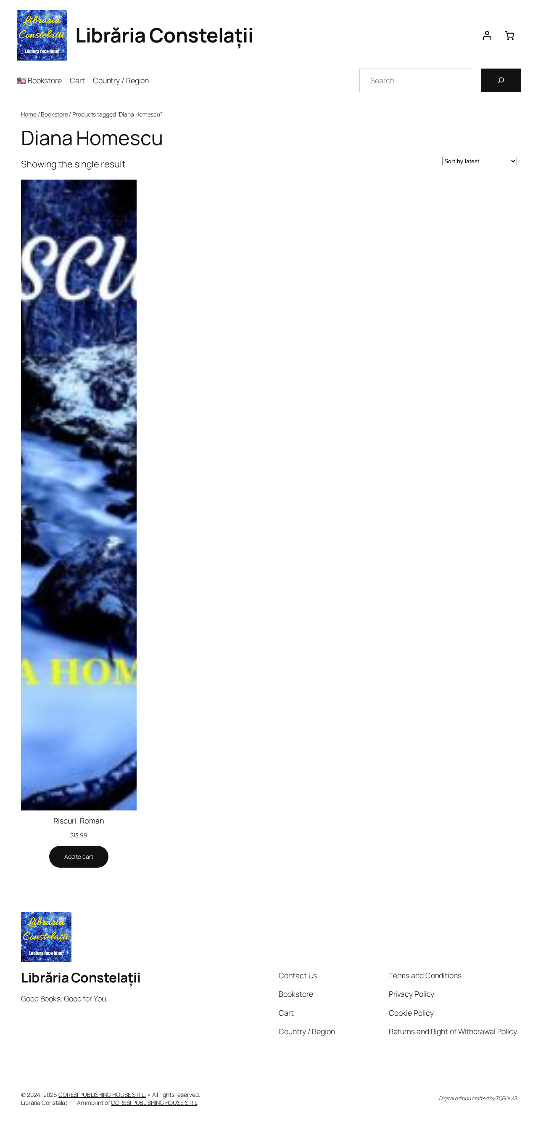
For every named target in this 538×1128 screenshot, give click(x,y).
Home (29, 114)
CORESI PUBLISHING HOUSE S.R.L (154, 1103)
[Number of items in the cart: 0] (509, 35)
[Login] (486, 35)
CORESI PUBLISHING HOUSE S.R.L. (102, 1095)
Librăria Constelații (164, 34)
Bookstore (54, 114)
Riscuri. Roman (78, 821)
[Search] (501, 80)
